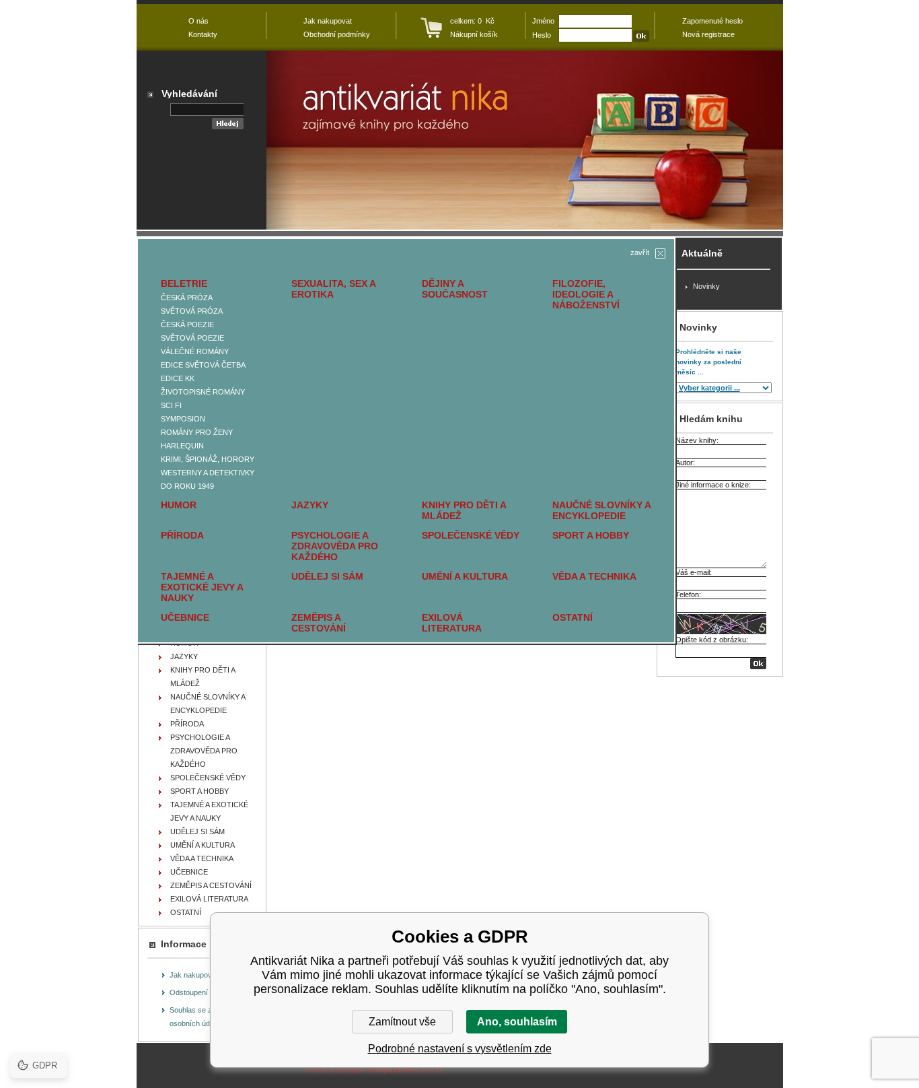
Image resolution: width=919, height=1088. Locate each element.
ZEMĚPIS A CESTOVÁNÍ (318, 623)
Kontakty (202, 34)
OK (758, 663)
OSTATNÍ (572, 617)
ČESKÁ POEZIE (187, 324)
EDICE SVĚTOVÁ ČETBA (203, 365)
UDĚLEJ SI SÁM (327, 576)
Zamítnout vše (402, 1021)
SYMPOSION (183, 419)
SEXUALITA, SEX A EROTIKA (333, 289)
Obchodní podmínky (336, 34)
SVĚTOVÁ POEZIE (192, 338)
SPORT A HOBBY (590, 535)
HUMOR (178, 505)
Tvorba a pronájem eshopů (347, 1070)
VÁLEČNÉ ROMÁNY (195, 351)
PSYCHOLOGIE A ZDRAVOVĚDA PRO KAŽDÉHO (334, 546)
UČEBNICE (185, 617)
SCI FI (171, 405)
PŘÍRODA (182, 535)
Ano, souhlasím (517, 1021)
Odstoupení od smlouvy (209, 992)
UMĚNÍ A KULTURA (465, 576)
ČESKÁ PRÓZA (187, 298)
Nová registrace (708, 34)
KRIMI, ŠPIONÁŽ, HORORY (207, 459)
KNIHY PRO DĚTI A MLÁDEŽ (464, 510)
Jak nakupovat (194, 975)
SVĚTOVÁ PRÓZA (192, 311)
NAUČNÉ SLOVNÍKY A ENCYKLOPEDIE (601, 510)
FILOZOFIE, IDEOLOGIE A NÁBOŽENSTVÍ (586, 294)
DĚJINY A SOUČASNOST (455, 289)
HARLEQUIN (182, 446)
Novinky (706, 286)
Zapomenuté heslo (712, 21)
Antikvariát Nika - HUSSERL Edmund (524, 140)
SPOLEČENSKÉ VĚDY (470, 535)
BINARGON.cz (418, 1070)
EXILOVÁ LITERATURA (452, 623)
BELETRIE (184, 283)
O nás (198, 21)
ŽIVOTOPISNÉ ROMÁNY (203, 392)
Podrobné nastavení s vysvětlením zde (460, 1048)
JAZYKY (309, 505)
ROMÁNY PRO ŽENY (197, 432)
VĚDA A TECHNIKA (594, 576)
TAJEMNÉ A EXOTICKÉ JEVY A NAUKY (202, 587)
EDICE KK (177, 378)
